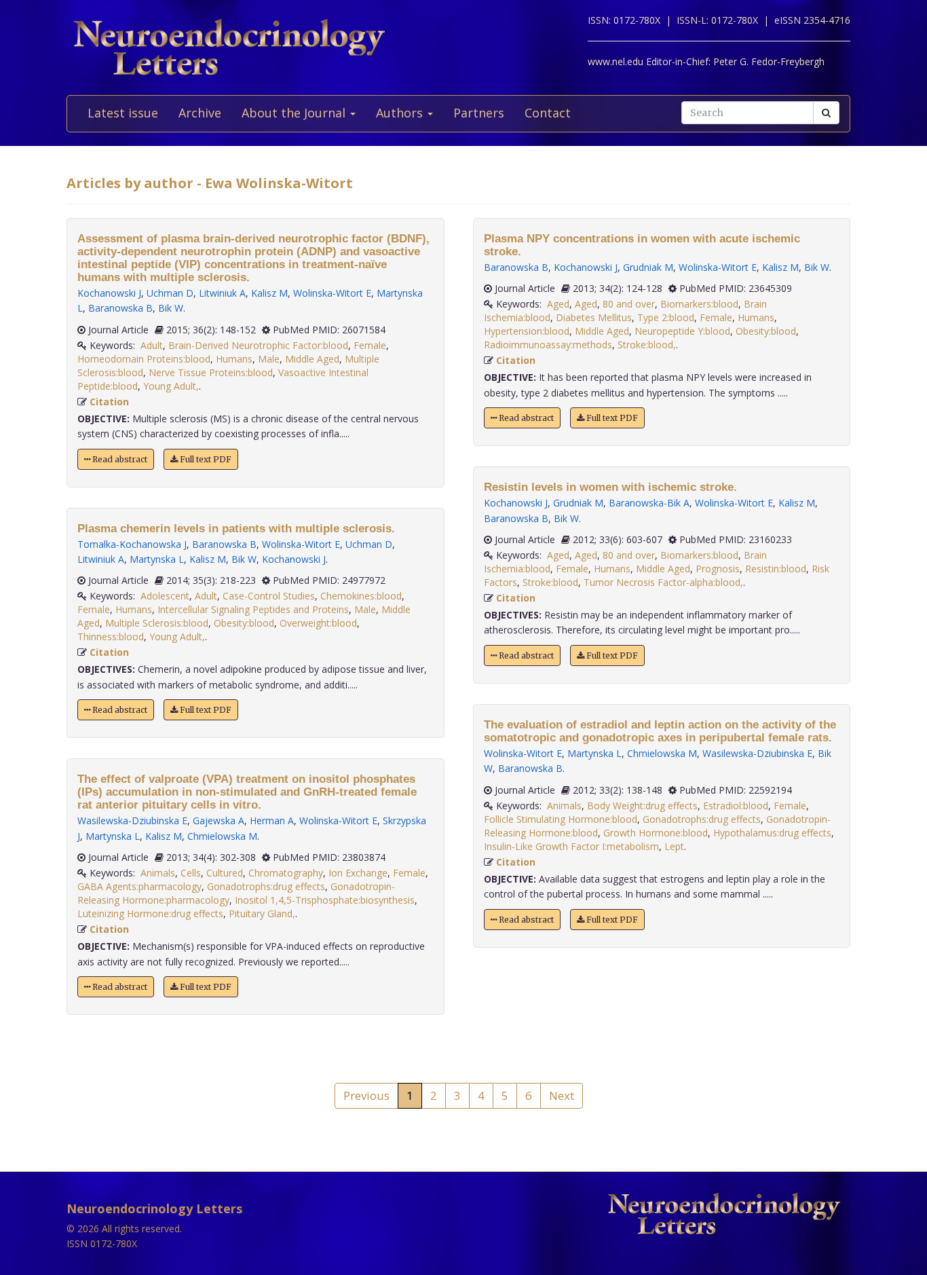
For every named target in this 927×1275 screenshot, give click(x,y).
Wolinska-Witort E (332, 293)
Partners (478, 113)
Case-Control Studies (269, 595)
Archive (199, 113)
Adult (151, 345)
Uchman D (170, 293)
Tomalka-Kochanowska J (132, 544)
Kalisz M (269, 293)
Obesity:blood (244, 622)
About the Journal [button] (295, 113)
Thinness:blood (110, 636)
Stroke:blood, (647, 344)
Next (561, 1095)
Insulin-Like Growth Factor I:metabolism (571, 846)
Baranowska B (120, 307)
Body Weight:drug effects (642, 805)
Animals (157, 872)
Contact (548, 113)
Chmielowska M (222, 836)
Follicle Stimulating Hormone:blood (560, 819)
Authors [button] (401, 113)
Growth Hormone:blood (655, 832)
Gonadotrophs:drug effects (266, 886)
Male (269, 358)
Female (370, 345)
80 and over (629, 303)
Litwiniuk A (222, 293)
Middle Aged (312, 358)
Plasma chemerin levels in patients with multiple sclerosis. (236, 528)
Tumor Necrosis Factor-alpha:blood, (663, 582)
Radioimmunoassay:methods (548, 344)
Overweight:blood (318, 622)
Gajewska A (218, 820)
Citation (109, 401)
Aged (558, 303)
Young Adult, (171, 386)
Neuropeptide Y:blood (682, 331)
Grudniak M (648, 267)
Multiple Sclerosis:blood (156, 622)
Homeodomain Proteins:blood (143, 358)
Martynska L (157, 559)
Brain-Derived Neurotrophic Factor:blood (258, 345)
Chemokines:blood (361, 595)
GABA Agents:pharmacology (139, 886)
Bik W (170, 307)
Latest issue (123, 113)
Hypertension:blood (526, 331)
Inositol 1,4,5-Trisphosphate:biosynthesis (325, 899)
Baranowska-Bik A (649, 502)
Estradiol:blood (735, 805)
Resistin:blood (775, 568)
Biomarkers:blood (699, 303)
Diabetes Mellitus (594, 317)
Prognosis (718, 568)
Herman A (272, 820)
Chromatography (285, 872)
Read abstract (118, 459)
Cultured (224, 872)
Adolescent (164, 595)
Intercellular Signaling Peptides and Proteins (253, 609)
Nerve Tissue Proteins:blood (211, 372)
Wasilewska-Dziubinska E (132, 820)
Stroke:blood (550, 582)
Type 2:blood (665, 317)
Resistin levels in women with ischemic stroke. (610, 487)
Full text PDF (204, 459)
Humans (234, 358)
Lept (674, 846)
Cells (191, 872)
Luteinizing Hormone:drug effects (150, 913)
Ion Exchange (357, 872)
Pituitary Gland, (262, 913)
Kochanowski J (109, 293)
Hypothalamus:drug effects (772, 832)
